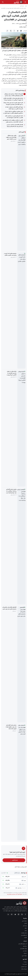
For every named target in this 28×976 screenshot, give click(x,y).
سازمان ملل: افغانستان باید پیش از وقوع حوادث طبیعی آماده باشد (11, 727)
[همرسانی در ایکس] (10, 30)
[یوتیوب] (11, 914)
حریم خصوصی (24, 966)
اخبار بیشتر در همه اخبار (21, 867)
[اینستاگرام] (18, 914)
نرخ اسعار (25, 946)
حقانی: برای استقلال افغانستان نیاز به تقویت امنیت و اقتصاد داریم (11, 137)
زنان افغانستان (24, 935)
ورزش (26, 930)
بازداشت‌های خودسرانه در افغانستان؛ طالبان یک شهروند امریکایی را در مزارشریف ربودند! (13, 99)
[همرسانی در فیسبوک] (14, 30)
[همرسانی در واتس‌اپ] (21, 30)
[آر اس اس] (8, 914)
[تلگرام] (15, 914)
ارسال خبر (25, 951)
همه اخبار (22, 6)
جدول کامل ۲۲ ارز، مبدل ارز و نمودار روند (14, 894)
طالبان (25, 923)
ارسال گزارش (15, 860)
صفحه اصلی (24, 921)
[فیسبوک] (25, 914)
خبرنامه (25, 953)
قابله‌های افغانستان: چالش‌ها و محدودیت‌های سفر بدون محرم (9, 608)
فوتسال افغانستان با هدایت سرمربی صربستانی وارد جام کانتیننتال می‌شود (15, 125)
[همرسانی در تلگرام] (17, 30)
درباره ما (25, 962)
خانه (26, 6)
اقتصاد (25, 937)
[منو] (25, 2)
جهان (26, 928)
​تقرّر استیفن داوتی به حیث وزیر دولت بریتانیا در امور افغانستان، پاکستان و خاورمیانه (13, 103)
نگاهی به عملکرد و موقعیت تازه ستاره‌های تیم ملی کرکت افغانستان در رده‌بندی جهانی (13, 121)
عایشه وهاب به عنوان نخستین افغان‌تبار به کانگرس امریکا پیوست (11, 373)
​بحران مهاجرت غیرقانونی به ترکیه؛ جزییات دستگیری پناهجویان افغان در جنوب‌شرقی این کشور (13, 112)
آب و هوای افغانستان (22, 944)
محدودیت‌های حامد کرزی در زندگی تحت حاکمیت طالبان (10, 254)
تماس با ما (25, 964)
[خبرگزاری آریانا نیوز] (18, 2)
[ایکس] (22, 914)
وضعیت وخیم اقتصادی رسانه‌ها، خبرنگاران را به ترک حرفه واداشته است (11, 491)
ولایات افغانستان (23, 948)
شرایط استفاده (24, 969)
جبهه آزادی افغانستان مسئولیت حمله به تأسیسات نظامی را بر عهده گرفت (14, 108)
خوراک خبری (24, 956)
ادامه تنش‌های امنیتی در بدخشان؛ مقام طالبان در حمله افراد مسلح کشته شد (14, 116)
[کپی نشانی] (7, 30)
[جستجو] (2, 2)
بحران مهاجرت (24, 933)
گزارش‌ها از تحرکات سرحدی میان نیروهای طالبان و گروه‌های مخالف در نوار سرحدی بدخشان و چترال (14, 95)
